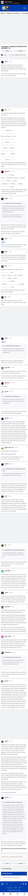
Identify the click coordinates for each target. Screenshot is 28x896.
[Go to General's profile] (2, 742)
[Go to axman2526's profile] (2, 607)
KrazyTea (7, 418)
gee (5, 296)
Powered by (14, 890)
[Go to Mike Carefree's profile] (2, 637)
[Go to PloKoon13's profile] (2, 172)
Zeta (6, 265)
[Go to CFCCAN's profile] (2, 681)
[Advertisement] (14, 29)
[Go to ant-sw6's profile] (2, 392)
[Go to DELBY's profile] (2, 252)
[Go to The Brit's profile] (2, 593)
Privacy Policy (9, 887)
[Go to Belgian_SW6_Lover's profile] (2, 448)
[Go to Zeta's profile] (2, 266)
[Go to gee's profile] (2, 297)
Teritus (5, 55)
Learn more (2, 2)
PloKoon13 (7, 171)
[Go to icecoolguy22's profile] (2, 571)
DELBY (6, 251)
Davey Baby (7, 367)
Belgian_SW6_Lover (9, 447)
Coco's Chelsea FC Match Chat (19, 55)
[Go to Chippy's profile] (2, 199)
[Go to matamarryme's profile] (2, 653)
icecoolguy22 (8, 570)
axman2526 (7, 606)
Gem (6, 109)
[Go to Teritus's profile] (2, 55)
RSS (20, 887)
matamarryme (8, 652)
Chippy (6, 198)
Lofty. (6, 496)
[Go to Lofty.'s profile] (2, 496)
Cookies (15, 887)
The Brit (6, 592)
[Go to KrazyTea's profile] (2, 418)
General (6, 741)
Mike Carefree (8, 636)
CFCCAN (6, 681)
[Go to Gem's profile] (2, 110)
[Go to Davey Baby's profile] (2, 368)
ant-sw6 (6, 391)
